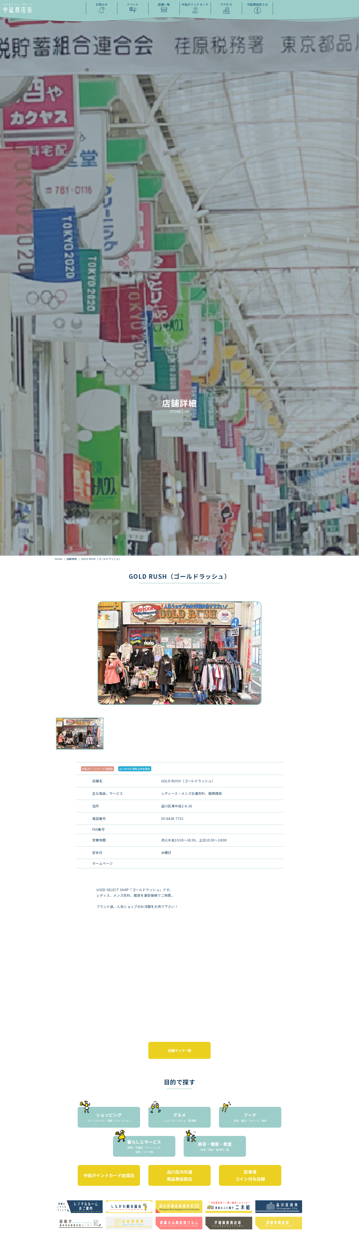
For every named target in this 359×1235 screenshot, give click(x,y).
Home (59, 558)
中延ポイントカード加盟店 (97, 768)
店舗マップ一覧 (179, 1050)
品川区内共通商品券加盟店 (134, 768)
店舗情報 (71, 558)
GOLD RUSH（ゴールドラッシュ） (101, 558)
